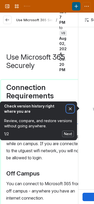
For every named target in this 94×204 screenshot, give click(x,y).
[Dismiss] (70, 109)
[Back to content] (7, 20)
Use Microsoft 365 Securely (39, 20)
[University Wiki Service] (27, 6)
